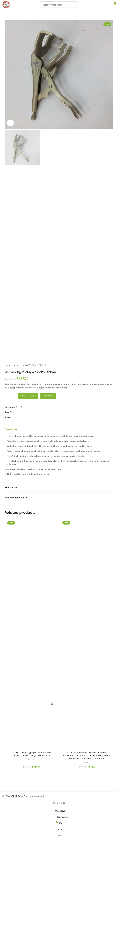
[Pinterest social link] (20, 417)
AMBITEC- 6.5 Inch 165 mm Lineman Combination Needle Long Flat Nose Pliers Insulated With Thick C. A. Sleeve (86, 755)
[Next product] (111, 365)
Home (7, 365)
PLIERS (42, 365)
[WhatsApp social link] (28, 417)
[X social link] (16, 417)
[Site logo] (6, 4)
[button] (8, 74)
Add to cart (28, 395)
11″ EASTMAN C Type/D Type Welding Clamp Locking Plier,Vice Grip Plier (31, 754)
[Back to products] (108, 365)
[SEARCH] (75, 4)
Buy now (48, 395)
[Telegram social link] (31, 417)
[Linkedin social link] (24, 417)
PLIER (12, 412)
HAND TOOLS (29, 365)
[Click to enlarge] (10, 123)
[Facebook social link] (13, 417)
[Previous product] (104, 365)
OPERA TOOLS (17, 796)
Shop (16, 365)
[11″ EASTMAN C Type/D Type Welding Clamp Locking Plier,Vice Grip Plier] (31, 635)
